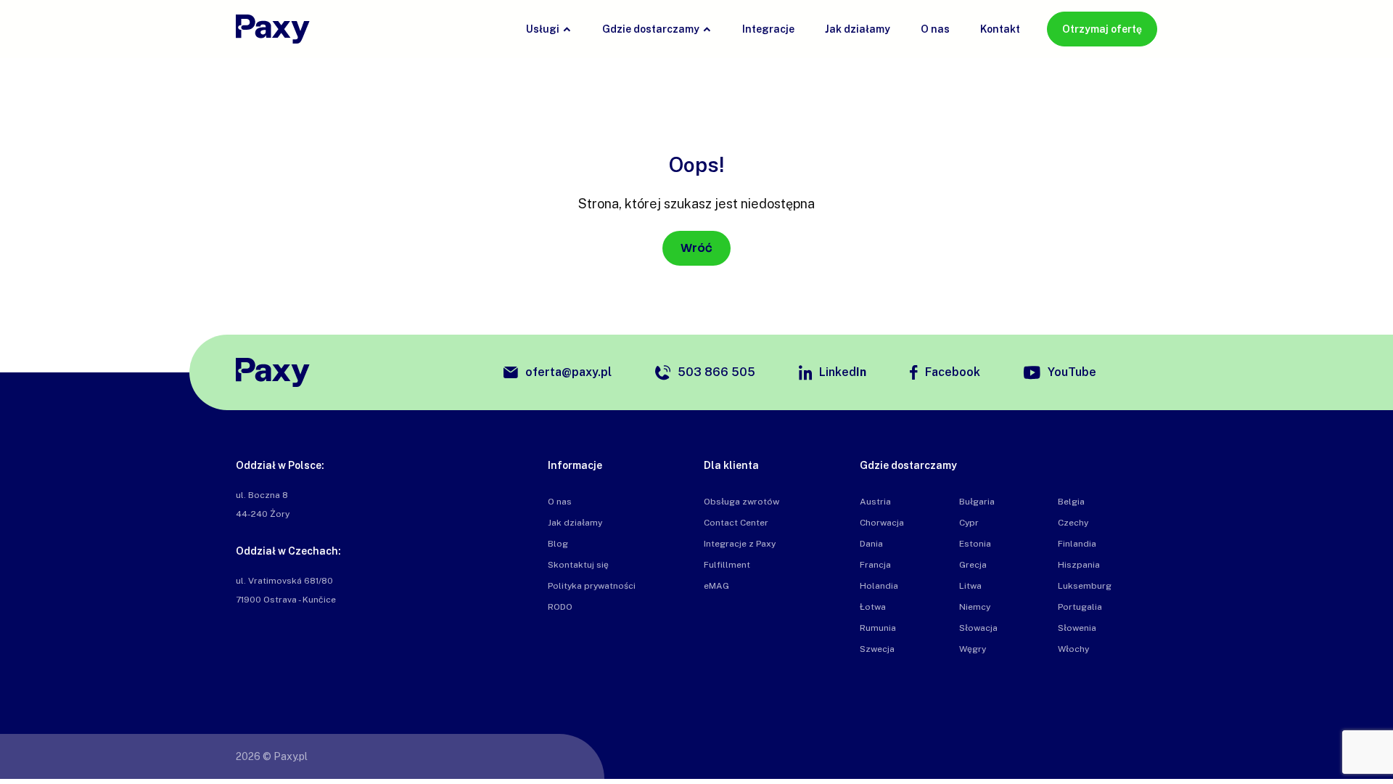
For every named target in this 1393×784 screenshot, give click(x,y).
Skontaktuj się (578, 565)
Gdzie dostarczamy (650, 29)
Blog (558, 544)
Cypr (969, 523)
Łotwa (873, 607)
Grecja (973, 565)
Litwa (970, 586)
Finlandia (1077, 544)
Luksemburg (1084, 586)
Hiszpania (1079, 565)
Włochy (1073, 649)
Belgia (1071, 502)
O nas (935, 29)
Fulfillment (727, 565)
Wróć (696, 248)
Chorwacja (882, 523)
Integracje (768, 29)
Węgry (972, 649)
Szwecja (877, 649)
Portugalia (1080, 607)
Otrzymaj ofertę (1102, 29)
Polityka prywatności (592, 586)
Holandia (879, 586)
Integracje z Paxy (740, 544)
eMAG (716, 586)
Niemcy (974, 607)
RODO (560, 607)
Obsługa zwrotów (741, 502)
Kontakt (1000, 29)
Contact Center (736, 523)
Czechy (1073, 523)
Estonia (975, 544)
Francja (875, 565)
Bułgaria (977, 502)
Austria (875, 502)
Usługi (542, 29)
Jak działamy (857, 29)
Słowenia (1077, 628)
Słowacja (978, 628)
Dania (871, 544)
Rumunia (878, 628)
